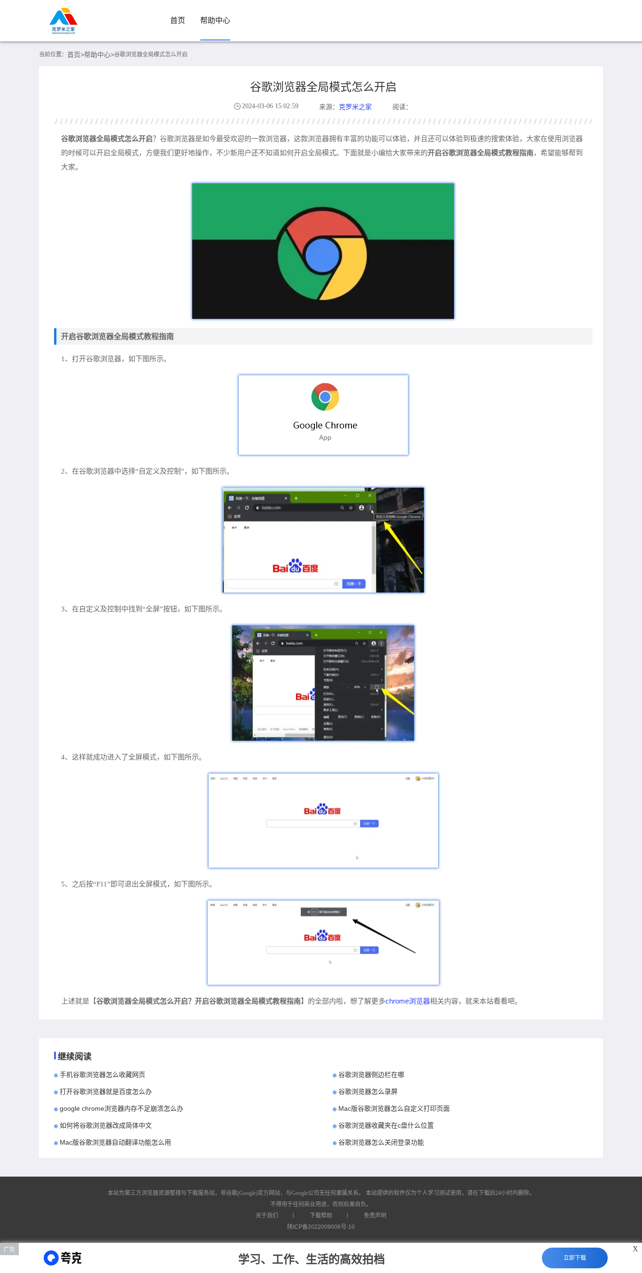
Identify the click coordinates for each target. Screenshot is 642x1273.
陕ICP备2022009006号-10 (321, 1227)
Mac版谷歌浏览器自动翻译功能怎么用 (115, 1142)
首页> (75, 54)
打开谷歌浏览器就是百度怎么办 (106, 1091)
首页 (177, 20)
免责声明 (375, 1215)
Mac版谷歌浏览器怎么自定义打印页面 (394, 1108)
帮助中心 (215, 20)
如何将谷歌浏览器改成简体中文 (106, 1125)
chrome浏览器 (407, 1001)
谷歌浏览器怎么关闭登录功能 (381, 1142)
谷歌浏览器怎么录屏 (368, 1091)
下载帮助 (321, 1215)
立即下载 (575, 1258)
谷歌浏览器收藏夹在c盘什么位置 (386, 1125)
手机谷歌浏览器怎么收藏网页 (102, 1074)
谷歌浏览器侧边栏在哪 (371, 1074)
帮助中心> (99, 54)
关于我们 (267, 1215)
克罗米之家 (355, 107)
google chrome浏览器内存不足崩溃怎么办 (121, 1108)
